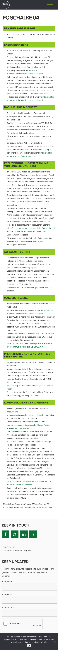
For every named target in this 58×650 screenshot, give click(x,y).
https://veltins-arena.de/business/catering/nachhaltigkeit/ (31, 228)
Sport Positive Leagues (6, 5)
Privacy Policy (8, 547)
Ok (29, 646)
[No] (54, 641)
